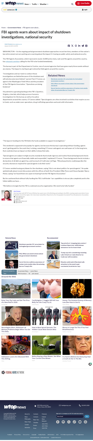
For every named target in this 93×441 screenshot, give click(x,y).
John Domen (8, 44)
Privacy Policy (17, 434)
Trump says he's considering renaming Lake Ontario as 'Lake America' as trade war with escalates (73, 255)
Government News (23, 271)
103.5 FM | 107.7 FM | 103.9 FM (45, 426)
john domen (35, 273)
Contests (35, 414)
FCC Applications (80, 434)
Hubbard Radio (41, 434)
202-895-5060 (19, 198)
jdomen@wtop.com (17, 44)
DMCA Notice (51, 434)
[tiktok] (74, 422)
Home (3, 28)
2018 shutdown (22, 273)
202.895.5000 (85, 405)
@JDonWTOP (18, 202)
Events (35, 425)
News (27, 4)
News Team (28, 422)
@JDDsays (18, 199)
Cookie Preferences (56, 437)
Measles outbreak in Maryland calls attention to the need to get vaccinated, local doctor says (73, 264)
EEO (57, 434)
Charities (35, 422)
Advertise (27, 427)
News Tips (36, 419)
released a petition (13, 61)
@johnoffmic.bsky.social (21, 201)
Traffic (34, 4)
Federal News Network (44, 419)
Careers (27, 424)
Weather (43, 4)
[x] (68, 422)
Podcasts (44, 414)
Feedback (9, 434)
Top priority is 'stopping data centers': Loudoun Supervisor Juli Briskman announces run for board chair (74, 245)
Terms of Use (26, 434)
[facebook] (57, 422)
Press (34, 428)
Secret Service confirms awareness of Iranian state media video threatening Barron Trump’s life (31, 264)
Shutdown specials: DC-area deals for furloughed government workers (31, 245)
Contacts (35, 417)
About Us (27, 414)
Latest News (34, 271)
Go (87, 416)
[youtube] (80, 422)
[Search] (72, 4)
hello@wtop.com (66, 405)
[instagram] (63, 422)
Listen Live (11, 10)
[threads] (85, 422)
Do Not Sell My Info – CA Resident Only (39, 437)
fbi (29, 273)
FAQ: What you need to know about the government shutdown (31, 255)
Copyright (34, 434)
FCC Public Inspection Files (67, 434)
